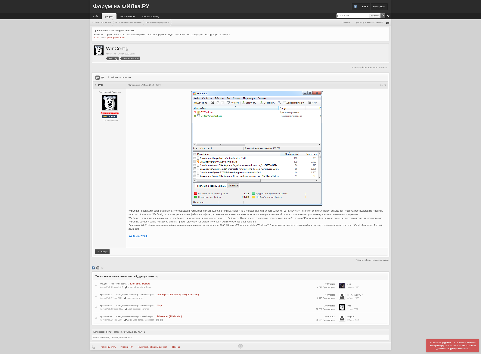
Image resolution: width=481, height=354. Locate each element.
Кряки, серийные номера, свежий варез (135, 294)
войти (96, 37)
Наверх (104, 251)
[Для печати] (97, 268)
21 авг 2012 (352, 309)
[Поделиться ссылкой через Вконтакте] (93, 268)
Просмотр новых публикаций (369, 22)
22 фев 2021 (353, 320)
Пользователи (127, 16)
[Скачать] (102, 268)
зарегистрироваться (114, 37)
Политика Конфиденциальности (153, 347)
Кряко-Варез (106, 294)
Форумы (109, 16)
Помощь (176, 347)
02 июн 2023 (353, 298)
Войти (365, 6)
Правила (346, 22)
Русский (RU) (126, 347)
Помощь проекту (150, 16)
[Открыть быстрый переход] (388, 22)
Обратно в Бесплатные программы (372, 260)
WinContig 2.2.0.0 (138, 236)
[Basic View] (103, 78)
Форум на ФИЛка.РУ (121, 6)
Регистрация (379, 6)
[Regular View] (97, 78)
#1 (381, 85)
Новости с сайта (118, 284)
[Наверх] (240, 346)
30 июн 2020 (353, 287)
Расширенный (388, 15)
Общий (103, 284)
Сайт (95, 16)
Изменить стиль (108, 347)
